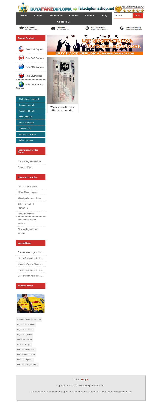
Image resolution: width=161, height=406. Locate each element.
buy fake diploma (24, 335)
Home (24, 15)
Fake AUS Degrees (35, 67)
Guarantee (56, 15)
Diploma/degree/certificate (29, 161)
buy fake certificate (25, 329)
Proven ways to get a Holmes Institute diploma (39, 270)
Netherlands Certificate (29, 99)
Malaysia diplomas (27, 134)
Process (74, 15)
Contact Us (64, 21)
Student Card (25, 128)
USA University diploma (27, 364)
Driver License (25, 116)
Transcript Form (25, 167)
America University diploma (29, 319)
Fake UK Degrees (34, 76)
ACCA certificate (26, 111)
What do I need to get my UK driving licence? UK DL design (62, 110)
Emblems (90, 15)
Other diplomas (26, 140)
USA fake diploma (25, 360)
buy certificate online (26, 324)
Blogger (85, 379)
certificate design (24, 339)
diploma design (24, 344)
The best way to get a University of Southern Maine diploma (45, 252)
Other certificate (26, 122)
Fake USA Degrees (35, 49)
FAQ (104, 15)
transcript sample (27, 105)
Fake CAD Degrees (35, 58)
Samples (39, 15)
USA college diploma (26, 349)
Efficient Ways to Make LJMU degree (35, 264)
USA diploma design (26, 355)
